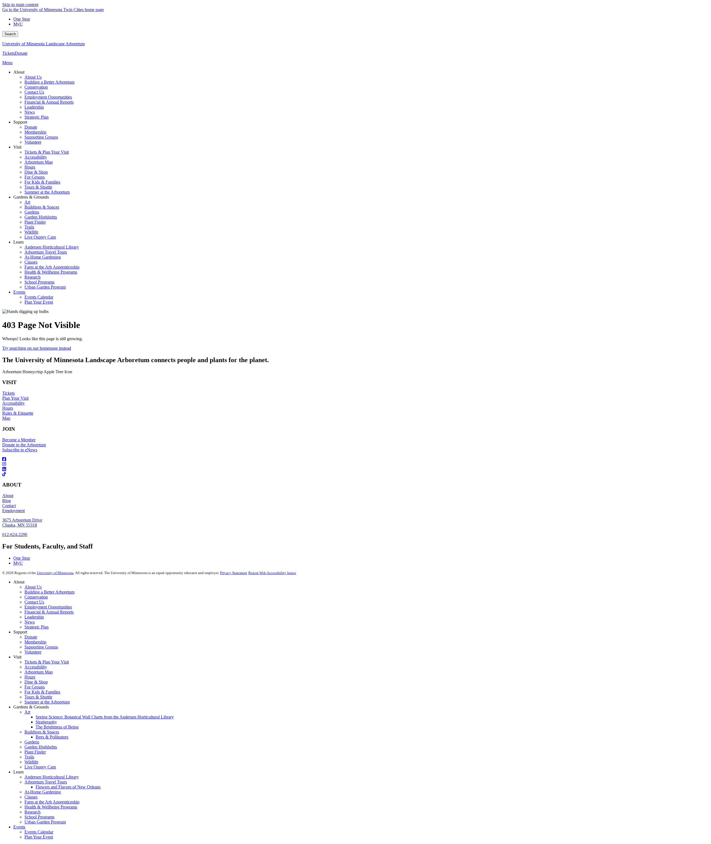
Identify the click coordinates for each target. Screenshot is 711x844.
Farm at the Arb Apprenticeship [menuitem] (51, 267)
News (29, 622)
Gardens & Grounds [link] (31, 197)
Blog (6, 500)
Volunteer (32, 652)
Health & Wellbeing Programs (50, 807)
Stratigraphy (46, 722)
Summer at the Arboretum (47, 702)
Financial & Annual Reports (49, 612)
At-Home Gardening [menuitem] (42, 257)
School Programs (39, 817)
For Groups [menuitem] (34, 177)
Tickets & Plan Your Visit (46, 662)
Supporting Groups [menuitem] (41, 137)
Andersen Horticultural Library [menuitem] (51, 247)
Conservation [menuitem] (36, 87)
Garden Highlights (40, 747)
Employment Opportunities (48, 607)
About (7, 495)
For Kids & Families (42, 692)
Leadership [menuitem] (34, 107)
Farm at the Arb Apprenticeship (51, 802)
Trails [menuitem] (29, 227)
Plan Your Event (38, 837)
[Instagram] (355, 464)
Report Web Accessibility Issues (272, 573)
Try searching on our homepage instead (36, 348)
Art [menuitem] (27, 202)
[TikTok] (355, 474)
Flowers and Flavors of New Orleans (68, 787)
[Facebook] (355, 459)
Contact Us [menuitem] (34, 92)
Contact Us (34, 602)
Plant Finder (35, 752)
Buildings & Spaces (41, 732)
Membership (35, 642)
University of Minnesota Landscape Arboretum (43, 43)
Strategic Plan (36, 627)
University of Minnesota (55, 573)
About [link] (18, 72)
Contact (9, 505)
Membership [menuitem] (35, 132)
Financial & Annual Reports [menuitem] (49, 102)
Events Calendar (38, 832)
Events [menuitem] (19, 292)
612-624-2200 (14, 534)
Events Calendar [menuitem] (38, 297)
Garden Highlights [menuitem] (40, 217)
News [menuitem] (29, 112)
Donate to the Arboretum (24, 444)
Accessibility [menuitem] (35, 157)
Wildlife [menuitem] (31, 232)
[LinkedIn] (355, 469)
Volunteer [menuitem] (32, 142)
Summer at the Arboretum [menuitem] (47, 192)
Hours (7, 408)
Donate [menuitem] (30, 127)
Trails (29, 757)
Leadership (34, 617)
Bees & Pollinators (52, 737)
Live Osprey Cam (40, 767)
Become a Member (19, 439)
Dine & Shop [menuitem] (36, 172)
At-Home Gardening (42, 792)
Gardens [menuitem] (31, 212)
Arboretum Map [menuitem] (38, 162)
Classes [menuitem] (30, 262)
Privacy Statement (233, 573)
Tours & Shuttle (38, 697)
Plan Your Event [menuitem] (38, 302)
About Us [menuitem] (33, 77)
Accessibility (13, 403)
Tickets (8, 53)
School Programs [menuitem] (39, 282)
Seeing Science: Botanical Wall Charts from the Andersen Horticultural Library (105, 717)
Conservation (36, 597)
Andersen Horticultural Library (51, 777)
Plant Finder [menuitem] (35, 222)
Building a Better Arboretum (49, 592)
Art (27, 712)
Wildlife (31, 762)
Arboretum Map (38, 672)
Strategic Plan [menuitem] (36, 117)
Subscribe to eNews (19, 449)
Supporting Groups (41, 647)
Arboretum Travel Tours (45, 782)
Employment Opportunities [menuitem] (48, 97)
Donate (21, 53)
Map (6, 418)
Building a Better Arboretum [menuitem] (49, 82)
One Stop (21, 19)
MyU (18, 24)
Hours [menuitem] (29, 167)
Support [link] (20, 122)
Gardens (31, 742)
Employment (13, 510)
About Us (33, 587)
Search (10, 34)
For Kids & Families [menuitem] (42, 182)
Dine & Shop (36, 682)
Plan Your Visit (15, 398)
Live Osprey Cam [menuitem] (40, 237)
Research (32, 812)
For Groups (34, 687)
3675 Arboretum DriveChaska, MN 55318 (22, 522)
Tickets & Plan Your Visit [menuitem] (46, 152)
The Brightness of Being (57, 727)
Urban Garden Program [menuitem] (45, 287)
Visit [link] (17, 147)
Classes (30, 797)
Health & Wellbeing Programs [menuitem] (50, 272)
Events (19, 827)
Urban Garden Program (45, 822)
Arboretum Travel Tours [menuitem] (45, 252)
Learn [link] (18, 242)
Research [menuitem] (32, 277)
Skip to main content (20, 4)
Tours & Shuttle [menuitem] (38, 187)
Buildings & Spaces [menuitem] (41, 207)
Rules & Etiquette (17, 413)
